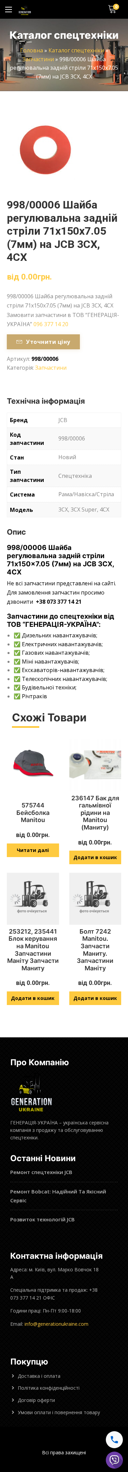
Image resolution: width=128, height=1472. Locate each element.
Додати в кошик (95, 857)
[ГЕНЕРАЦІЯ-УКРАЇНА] (24, 9)
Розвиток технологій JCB (42, 1219)
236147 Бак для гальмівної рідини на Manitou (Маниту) (95, 812)
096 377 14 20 (50, 324)
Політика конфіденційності (49, 1388)
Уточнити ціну (48, 342)
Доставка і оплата (39, 1376)
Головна (31, 50)
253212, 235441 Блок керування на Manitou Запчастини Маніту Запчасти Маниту (33, 950)
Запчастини (38, 59)
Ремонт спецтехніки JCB (41, 1172)
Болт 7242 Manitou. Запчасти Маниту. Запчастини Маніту (95, 950)
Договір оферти (36, 1400)
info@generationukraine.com (56, 1324)
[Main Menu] (8, 9)
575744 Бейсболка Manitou (32, 812)
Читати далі (33, 850)
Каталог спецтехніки (76, 50)
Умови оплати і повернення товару (59, 1412)
